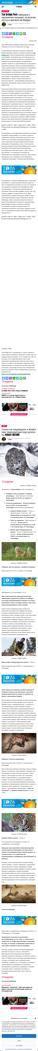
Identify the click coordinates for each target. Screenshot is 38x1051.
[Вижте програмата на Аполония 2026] (19, 4)
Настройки (19, 1045)
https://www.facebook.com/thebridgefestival (16, 374)
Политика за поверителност (25, 1049)
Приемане (19, 1036)
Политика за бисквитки (11, 1049)
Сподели (7, 37)
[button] (35, 1018)
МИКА (10, 24)
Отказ (19, 1040)
